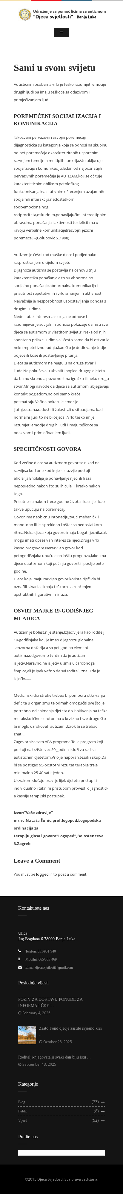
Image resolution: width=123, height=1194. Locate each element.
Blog (21, 1102)
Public (22, 1111)
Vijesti (22, 1120)
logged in (44, 874)
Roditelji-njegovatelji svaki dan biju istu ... (54, 1057)
